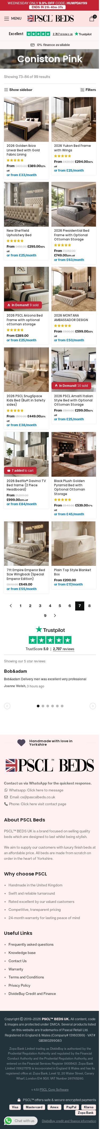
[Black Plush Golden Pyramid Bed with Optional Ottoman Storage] (73, 454)
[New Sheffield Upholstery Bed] (26, 204)
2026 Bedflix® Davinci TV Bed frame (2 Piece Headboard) (26, 485)
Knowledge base (22, 952)
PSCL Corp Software (54, 1089)
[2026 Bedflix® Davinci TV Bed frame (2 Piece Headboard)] (26, 454)
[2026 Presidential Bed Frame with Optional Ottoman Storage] (73, 204)
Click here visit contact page (43, 804)
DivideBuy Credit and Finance (32, 993)
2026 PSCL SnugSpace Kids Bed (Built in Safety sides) (26, 400)
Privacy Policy (19, 985)
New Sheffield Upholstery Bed (19, 233)
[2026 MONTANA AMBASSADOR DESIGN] (73, 289)
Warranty (16, 969)
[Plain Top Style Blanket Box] (73, 543)
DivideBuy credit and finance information (69, 1121)
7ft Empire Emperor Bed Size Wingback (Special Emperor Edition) (26, 574)
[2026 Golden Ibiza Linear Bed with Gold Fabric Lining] (26, 119)
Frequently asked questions (31, 944)
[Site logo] (50, 18)
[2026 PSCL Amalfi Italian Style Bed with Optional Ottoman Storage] (73, 369)
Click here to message (45, 790)
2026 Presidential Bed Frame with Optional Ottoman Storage (71, 235)
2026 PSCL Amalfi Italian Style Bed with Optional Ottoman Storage (73, 400)
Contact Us (18, 961)
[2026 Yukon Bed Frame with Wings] (73, 119)
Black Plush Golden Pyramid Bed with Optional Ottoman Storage (69, 487)
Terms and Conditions (26, 977)
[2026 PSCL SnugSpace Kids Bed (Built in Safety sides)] (26, 369)
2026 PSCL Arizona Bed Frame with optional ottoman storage (25, 319)
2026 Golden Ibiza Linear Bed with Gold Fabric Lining (23, 150)
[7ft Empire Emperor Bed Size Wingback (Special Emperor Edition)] (26, 543)
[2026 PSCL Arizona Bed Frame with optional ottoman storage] (26, 289)
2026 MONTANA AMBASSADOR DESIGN (71, 317)
